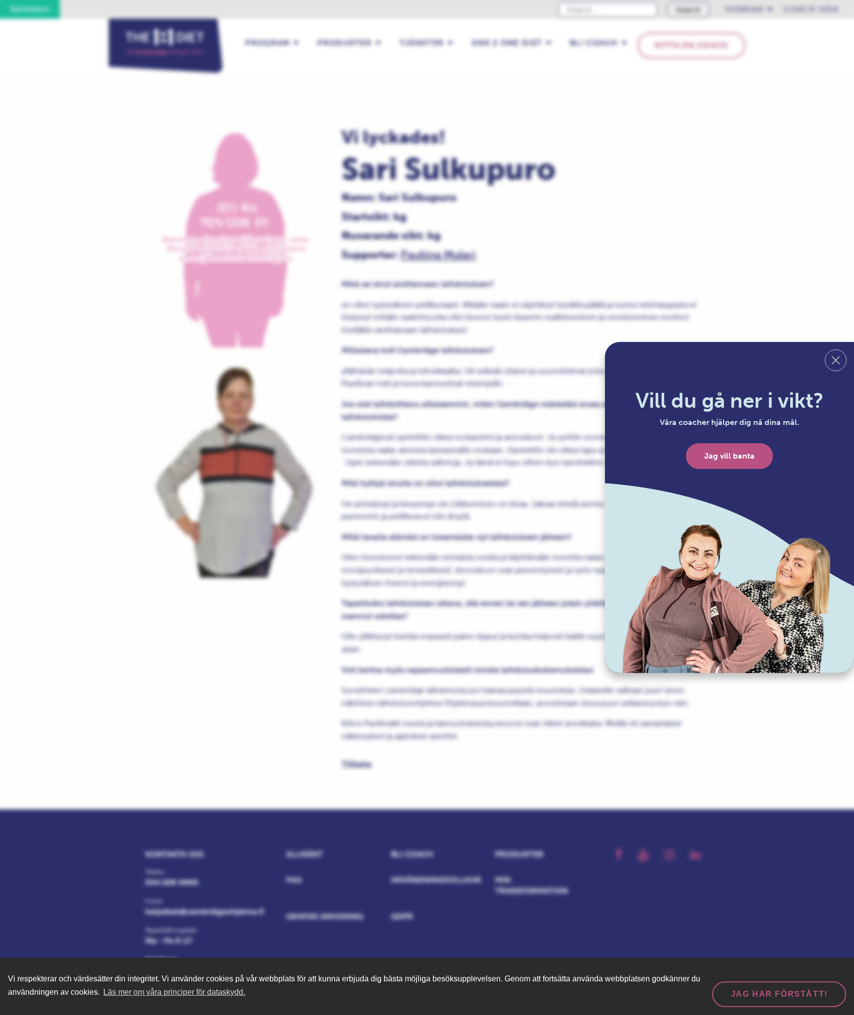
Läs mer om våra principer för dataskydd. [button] (174, 992)
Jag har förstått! (779, 994)
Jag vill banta (729, 456)
